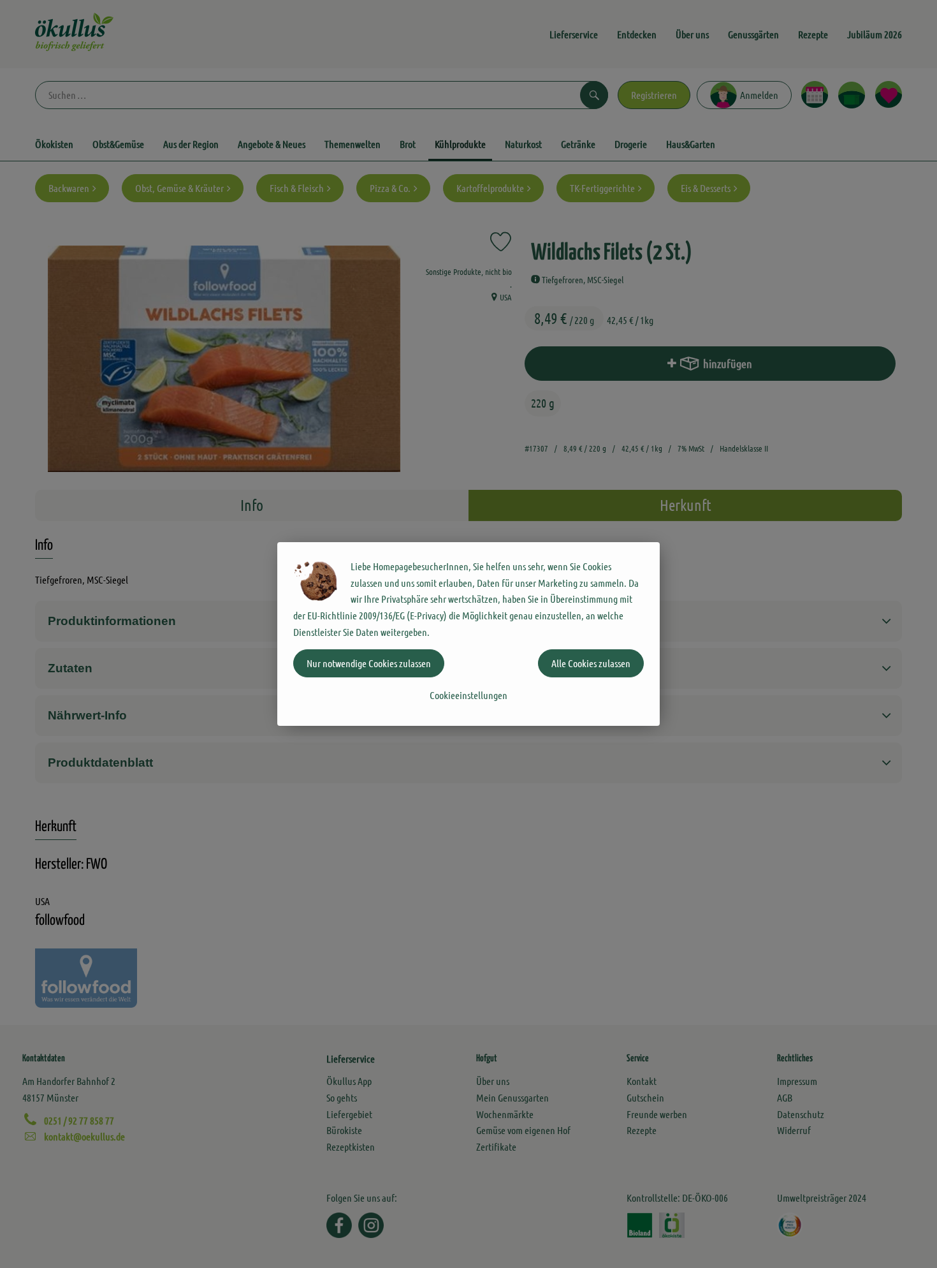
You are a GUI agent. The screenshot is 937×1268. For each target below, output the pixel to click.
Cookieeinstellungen (468, 695)
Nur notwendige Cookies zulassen (369, 663)
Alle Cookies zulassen (590, 663)
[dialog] (468, 634)
